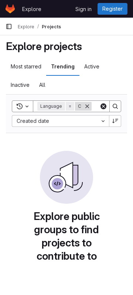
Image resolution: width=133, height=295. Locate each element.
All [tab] (42, 85)
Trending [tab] (63, 66)
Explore (31, 9)
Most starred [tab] (26, 66)
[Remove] (87, 106)
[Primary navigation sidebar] (9, 26)
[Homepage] (10, 9)
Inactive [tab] (20, 85)
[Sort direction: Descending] (115, 121)
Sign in (83, 9)
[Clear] (103, 106)
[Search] (115, 106)
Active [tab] (91, 66)
